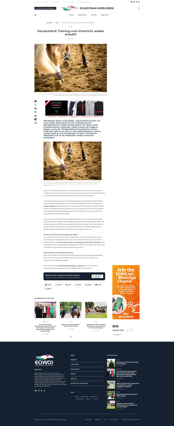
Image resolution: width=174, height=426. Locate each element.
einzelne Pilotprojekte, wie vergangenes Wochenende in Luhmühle (79, 242)
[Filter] (113, 326)
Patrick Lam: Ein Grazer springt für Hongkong (127, 363)
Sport (70, 26)
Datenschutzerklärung (130, 419)
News (71, 15)
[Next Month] (131, 330)
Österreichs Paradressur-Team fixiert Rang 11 (70, 325)
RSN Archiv (94, 396)
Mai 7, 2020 (70, 38)
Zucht (96, 399)
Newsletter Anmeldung (84, 2)
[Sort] (117, 326)
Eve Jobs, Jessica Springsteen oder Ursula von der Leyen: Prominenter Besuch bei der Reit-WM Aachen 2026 (45, 328)
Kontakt (71, 2)
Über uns (104, 15)
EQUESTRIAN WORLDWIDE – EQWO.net (71, 265)
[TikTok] (139, 2)
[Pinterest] (136, 2)
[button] (70, 337)
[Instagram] (134, 2)
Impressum (114, 419)
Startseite (49, 22)
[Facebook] (131, 2)
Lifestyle (85, 396)
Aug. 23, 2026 (119, 366)
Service (94, 15)
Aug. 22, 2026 (45, 334)
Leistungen (45, 2)
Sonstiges (45, 321)
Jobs (77, 396)
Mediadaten (55, 2)
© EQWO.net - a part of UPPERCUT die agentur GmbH (50, 419)
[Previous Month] (127, 330)
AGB (105, 419)
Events (64, 2)
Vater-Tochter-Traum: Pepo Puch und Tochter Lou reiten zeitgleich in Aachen (127, 385)
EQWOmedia (82, 15)
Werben (36, 2)
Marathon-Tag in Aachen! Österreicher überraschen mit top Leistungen (96, 326)
